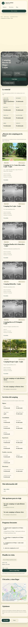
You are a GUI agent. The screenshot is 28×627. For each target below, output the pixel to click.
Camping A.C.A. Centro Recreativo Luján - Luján (14, 166)
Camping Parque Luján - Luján (13, 362)
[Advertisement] (14, 36)
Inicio (2, 16)
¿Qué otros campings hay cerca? (12, 548)
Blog (17, 7)
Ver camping (6, 179)
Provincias (11, 7)
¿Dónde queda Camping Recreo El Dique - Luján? (14, 528)
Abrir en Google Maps (14, 570)
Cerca (14, 620)
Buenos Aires (6, 16)
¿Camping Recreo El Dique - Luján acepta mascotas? (14, 543)
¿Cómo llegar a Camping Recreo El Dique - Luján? (14, 538)
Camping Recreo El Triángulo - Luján (13, 322)
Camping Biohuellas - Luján (12, 284)
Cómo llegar (14, 79)
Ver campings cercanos (8, 82)
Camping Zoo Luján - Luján (12, 206)
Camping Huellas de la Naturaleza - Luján (14, 245)
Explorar (4, 7)
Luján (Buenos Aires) (14, 16)
